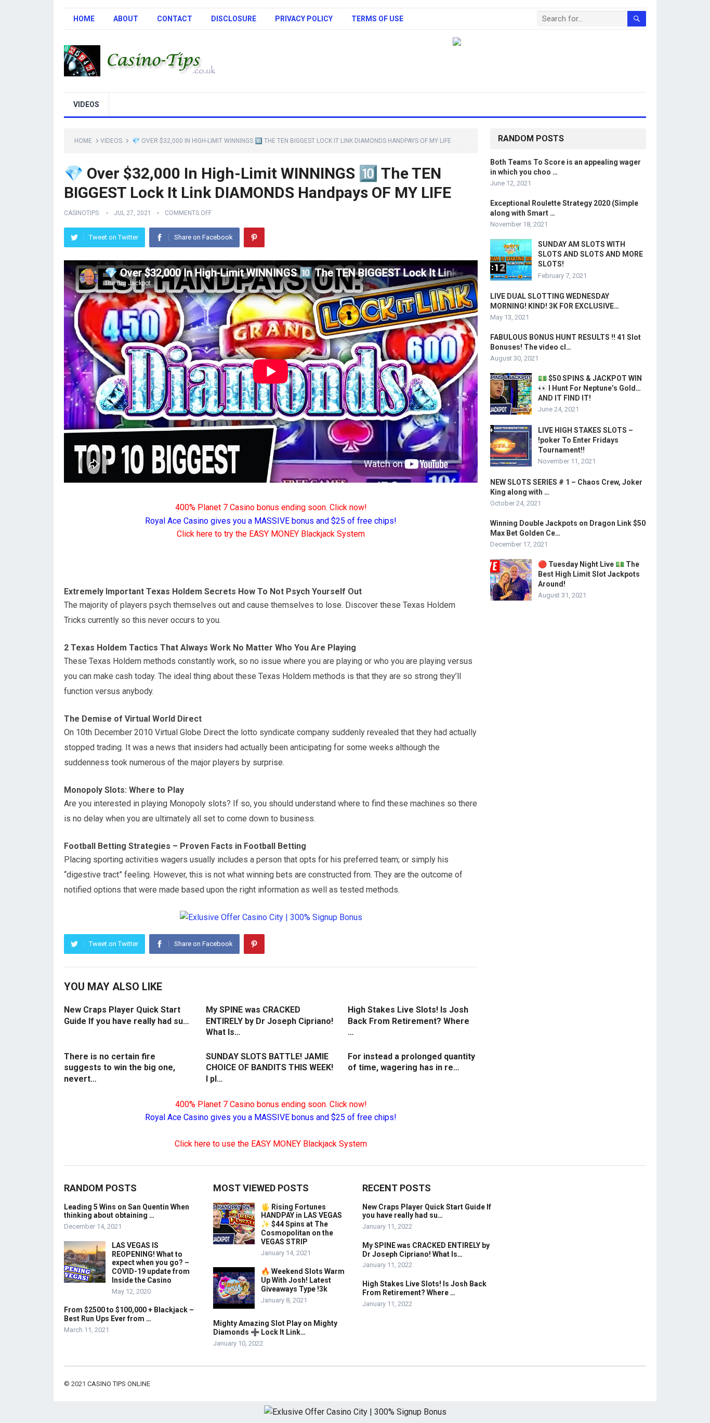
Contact (174, 19)
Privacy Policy (304, 19)
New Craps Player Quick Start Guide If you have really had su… (426, 1211)
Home (84, 19)
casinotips (81, 213)
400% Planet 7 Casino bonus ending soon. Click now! (271, 507)
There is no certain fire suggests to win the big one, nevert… (119, 1068)
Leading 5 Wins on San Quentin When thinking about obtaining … (126, 1211)
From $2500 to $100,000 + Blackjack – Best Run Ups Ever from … (129, 1314)
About (125, 19)
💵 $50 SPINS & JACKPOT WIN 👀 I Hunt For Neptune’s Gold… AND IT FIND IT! (590, 388)
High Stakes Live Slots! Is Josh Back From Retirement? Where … (408, 1021)
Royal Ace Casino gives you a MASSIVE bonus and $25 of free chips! (271, 521)
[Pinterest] (254, 237)
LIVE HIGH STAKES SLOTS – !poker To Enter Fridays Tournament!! (585, 440)
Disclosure (233, 19)
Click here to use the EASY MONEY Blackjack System (271, 1144)
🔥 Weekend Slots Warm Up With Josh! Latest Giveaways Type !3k (303, 1280)
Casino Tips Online (118, 1384)
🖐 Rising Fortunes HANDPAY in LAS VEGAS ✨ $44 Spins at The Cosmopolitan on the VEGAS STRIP (301, 1224)
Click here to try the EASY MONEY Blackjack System (271, 534)
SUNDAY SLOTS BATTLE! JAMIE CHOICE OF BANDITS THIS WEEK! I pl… (269, 1068)
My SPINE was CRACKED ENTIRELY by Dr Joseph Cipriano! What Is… (269, 1021)
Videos (86, 104)
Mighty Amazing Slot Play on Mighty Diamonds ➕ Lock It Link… (275, 1327)
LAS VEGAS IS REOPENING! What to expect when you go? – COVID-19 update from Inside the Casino (151, 1262)
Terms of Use (377, 19)
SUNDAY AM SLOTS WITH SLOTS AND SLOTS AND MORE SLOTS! (590, 254)
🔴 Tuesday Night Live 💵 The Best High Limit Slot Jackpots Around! (589, 574)
